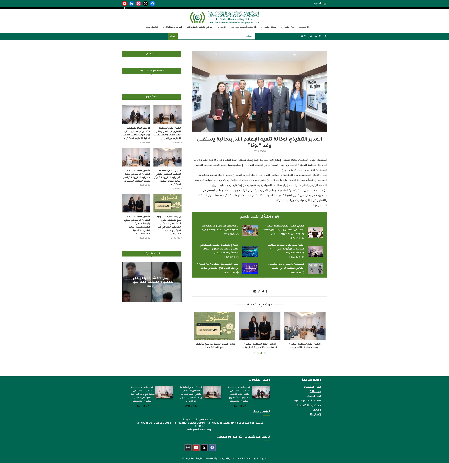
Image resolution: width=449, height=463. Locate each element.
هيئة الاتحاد (269, 27)
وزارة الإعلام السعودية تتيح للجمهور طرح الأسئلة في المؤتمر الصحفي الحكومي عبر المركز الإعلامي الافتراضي (169, 225)
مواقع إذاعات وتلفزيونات (199, 27)
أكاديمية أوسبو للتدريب (243, 27)
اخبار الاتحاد (314, 396)
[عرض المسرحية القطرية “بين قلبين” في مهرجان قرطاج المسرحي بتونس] (250, 268)
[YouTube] (124, 3)
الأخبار (223, 27)
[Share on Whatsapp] (259, 292)
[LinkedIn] (131, 3)
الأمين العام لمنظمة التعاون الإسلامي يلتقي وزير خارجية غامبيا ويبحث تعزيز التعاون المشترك (136, 133)
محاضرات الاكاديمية (309, 405)
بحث (172, 36)
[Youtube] (196, 447)
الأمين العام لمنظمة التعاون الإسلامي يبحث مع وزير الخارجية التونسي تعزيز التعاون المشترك (136, 176)
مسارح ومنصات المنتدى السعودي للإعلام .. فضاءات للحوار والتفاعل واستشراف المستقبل (219, 249)
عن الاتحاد (288, 27)
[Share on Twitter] (263, 292)
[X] (145, 3)
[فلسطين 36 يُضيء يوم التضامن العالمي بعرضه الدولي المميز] (315, 268)
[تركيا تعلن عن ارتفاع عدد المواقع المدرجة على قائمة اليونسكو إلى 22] (250, 230)
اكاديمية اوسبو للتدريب (306, 401)
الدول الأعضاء (312, 387)
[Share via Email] (254, 292)
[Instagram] (138, 3)
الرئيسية (304, 27)
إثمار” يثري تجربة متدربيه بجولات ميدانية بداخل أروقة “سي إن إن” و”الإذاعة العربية (286, 249)
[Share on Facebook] (266, 292)
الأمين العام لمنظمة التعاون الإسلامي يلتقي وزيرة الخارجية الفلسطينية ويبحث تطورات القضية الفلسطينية (137, 225)
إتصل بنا (315, 414)
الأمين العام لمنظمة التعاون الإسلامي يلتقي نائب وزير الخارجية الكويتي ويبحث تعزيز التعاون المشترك (168, 178)
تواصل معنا (152, 27)
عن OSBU (315, 392)
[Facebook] (152, 3)
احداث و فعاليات (173, 27)
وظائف (317, 410)
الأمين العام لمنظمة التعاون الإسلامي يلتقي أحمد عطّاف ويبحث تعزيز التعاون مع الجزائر (168, 133)
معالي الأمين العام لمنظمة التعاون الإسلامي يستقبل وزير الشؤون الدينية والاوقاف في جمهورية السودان (283, 230)
